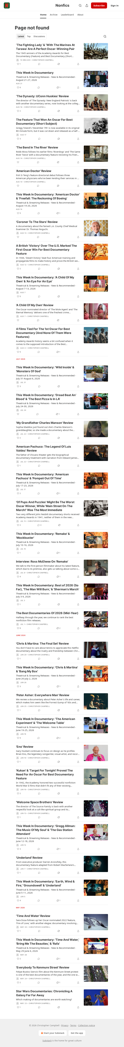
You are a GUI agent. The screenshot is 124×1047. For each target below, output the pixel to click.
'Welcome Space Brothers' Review (39, 802)
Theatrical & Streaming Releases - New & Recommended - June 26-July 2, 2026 (46, 677)
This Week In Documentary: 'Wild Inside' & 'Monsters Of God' (45, 369)
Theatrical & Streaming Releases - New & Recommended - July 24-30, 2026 (46, 405)
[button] (43, 14)
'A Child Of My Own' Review (34, 305)
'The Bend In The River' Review (37, 147)
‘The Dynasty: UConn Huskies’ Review (42, 96)
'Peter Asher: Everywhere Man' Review (42, 695)
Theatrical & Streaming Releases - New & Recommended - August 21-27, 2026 (46, 78)
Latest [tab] (21, 36)
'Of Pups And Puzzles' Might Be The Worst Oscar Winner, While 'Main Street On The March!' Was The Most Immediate (45, 506)
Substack (47, 1040)
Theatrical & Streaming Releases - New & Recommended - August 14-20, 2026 (46, 204)
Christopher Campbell (43, 60)
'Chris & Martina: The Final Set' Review (42, 643)
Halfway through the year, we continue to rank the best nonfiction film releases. (44, 619)
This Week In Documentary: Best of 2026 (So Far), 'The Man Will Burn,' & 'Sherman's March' (47, 587)
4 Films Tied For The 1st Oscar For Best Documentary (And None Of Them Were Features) (43, 333)
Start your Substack (54, 1033)
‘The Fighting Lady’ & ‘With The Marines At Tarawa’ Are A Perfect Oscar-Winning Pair (45, 47)
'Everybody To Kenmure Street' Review (42, 967)
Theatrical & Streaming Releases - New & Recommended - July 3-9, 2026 (46, 595)
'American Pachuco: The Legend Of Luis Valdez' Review (43, 448)
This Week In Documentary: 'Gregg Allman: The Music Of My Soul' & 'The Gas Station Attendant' (45, 830)
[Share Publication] (87, 5)
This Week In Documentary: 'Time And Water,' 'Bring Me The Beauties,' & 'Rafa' (47, 941)
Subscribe (99, 5)
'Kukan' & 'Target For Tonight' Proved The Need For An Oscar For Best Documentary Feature (45, 774)
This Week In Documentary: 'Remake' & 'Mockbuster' (43, 535)
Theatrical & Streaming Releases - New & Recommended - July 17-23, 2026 (46, 484)
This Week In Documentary (35, 72)
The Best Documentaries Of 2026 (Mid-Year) (47, 613)
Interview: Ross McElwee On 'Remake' (42, 561)
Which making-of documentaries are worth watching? (44, 999)
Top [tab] (29, 36)
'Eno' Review (24, 746)
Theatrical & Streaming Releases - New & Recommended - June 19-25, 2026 (46, 729)
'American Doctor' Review (33, 171)
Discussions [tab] (39, 36)
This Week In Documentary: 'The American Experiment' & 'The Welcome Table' (45, 721)
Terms (73, 1025)
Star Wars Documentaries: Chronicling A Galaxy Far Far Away (44, 993)
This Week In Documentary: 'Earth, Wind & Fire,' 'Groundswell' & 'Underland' (45, 883)
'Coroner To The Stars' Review (37, 222)
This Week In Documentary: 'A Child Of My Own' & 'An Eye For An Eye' (45, 279)
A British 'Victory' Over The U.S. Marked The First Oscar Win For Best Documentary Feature (46, 249)
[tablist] (31, 36)
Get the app (77, 1033)
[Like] (18, 162)
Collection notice (86, 1025)
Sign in (115, 5)
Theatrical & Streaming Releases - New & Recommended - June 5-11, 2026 (46, 891)
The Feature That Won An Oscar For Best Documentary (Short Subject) (44, 121)
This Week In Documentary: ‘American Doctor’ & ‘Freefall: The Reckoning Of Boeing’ (48, 196)
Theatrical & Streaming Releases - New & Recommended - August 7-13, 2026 (46, 287)
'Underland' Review (29, 857)
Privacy (64, 1025)
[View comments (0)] (39, 64)
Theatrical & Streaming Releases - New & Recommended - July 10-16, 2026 (46, 543)
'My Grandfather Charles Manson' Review (44, 423)
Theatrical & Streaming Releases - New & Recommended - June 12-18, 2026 (46, 840)
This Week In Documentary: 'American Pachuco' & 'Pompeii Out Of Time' (42, 476)
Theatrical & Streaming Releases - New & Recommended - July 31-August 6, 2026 (46, 377)
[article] (62, 54)
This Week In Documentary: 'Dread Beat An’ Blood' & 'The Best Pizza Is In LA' (46, 397)
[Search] (80, 5)
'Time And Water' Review (33, 916)
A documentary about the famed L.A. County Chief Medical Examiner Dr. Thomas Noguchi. (46, 228)
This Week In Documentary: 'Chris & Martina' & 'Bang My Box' (47, 669)
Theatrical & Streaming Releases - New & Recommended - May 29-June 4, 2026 (46, 949)
